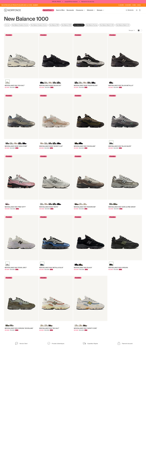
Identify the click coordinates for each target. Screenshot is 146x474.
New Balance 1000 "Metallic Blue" (51, 267)
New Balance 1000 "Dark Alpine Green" (122, 207)
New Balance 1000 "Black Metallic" (120, 85)
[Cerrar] (144, 5)
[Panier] (140, 10)
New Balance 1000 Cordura (118, 267)
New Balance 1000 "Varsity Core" (85, 328)
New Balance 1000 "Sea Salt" (15, 85)
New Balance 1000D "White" (48, 207)
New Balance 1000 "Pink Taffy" (15, 207)
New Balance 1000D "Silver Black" (86, 85)
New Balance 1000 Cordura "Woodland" (19, 328)
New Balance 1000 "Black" (83, 267)
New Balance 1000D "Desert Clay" (51, 146)
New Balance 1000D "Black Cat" (50, 85)
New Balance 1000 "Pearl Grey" (16, 267)
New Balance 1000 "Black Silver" (119, 146)
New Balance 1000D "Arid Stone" (16, 146)
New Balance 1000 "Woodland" (84, 146)
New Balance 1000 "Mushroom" (85, 207)
